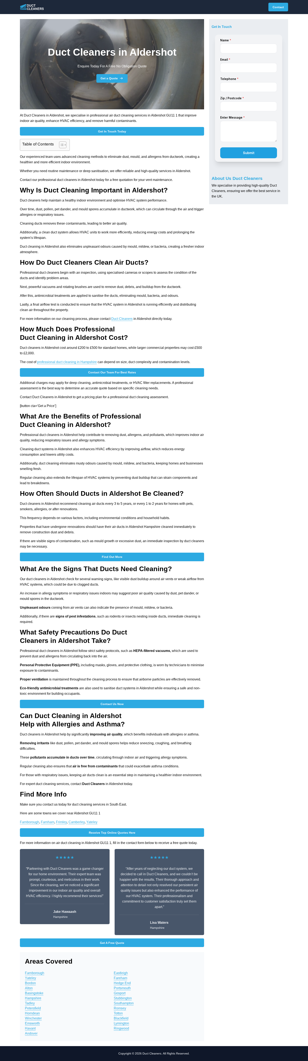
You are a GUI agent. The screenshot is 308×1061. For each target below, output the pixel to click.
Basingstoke (34, 993)
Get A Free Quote (112, 943)
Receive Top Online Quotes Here (112, 832)
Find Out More (112, 557)
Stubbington (123, 998)
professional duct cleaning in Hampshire (67, 362)
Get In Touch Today (112, 131)
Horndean (32, 1013)
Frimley (61, 822)
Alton (29, 988)
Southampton (124, 1003)
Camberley (77, 822)
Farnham (47, 822)
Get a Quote (109, 78)
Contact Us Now (112, 704)
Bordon (30, 983)
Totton (118, 1013)
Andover (31, 1033)
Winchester (33, 1018)
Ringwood (121, 1028)
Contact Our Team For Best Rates (112, 372)
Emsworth (32, 1023)
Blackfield (121, 1018)
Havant (30, 1028)
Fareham (120, 978)
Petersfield (33, 1008)
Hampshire (33, 998)
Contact (278, 7)
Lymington (121, 1023)
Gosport (120, 993)
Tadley (30, 1003)
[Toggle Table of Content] (60, 144)
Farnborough (29, 822)
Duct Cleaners (122, 319)
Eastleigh (121, 973)
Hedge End (122, 983)
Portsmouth (122, 988)
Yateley (91, 822)
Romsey (120, 1008)
